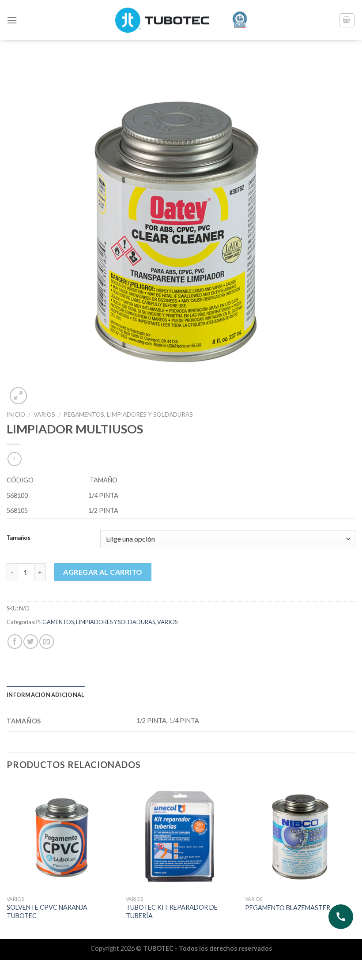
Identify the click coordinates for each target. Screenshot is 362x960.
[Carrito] (347, 20)
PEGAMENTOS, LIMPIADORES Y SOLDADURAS (128, 414)
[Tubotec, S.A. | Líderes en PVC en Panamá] (181, 20)
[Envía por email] (46, 641)
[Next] (355, 858)
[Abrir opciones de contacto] (340, 916)
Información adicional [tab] (45, 694)
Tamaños (18, 538)
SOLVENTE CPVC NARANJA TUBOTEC (47, 911)
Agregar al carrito (103, 572)
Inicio (16, 414)
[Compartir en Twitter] (30, 641)
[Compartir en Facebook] (15, 641)
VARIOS (44, 414)
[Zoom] (18, 395)
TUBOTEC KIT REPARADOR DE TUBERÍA (172, 911)
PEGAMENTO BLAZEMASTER (287, 907)
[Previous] (7, 858)
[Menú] (12, 20)
